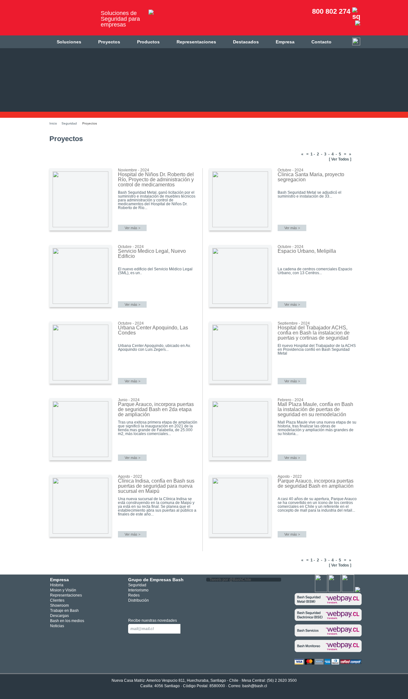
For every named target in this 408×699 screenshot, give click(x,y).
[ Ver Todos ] (340, 159)
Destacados (246, 41)
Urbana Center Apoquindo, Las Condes (153, 330)
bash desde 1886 (72, 20)
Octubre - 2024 (290, 170)
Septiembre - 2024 (294, 323)
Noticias (57, 626)
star (151, 608)
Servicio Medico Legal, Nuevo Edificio (152, 253)
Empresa (285, 41)
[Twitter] (334, 591)
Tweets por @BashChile (230, 579)
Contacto (321, 41)
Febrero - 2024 (290, 400)
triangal (160, 608)
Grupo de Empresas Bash (156, 579)
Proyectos (109, 41)
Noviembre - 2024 (133, 170)
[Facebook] (321, 591)
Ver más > (132, 228)
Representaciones (196, 41)
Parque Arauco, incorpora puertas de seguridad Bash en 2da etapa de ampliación (156, 409)
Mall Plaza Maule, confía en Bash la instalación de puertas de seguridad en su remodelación (315, 409)
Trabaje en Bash (64, 610)
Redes (134, 595)
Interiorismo (138, 590)
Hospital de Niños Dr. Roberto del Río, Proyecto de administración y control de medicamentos (156, 179)
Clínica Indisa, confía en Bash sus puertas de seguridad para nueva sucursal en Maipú (156, 486)
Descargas (59, 615)
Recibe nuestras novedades (152, 620)
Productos (148, 41)
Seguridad (69, 123)
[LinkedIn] (357, 591)
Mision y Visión (63, 590)
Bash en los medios (67, 621)
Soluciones (69, 41)
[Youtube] (348, 591)
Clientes (57, 600)
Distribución (138, 600)
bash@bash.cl (254, 686)
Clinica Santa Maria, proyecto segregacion (311, 177)
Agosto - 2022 (130, 476)
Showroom (59, 605)
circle (141, 608)
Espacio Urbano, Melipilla (307, 251)
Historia (56, 585)
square (131, 608)
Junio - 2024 (129, 400)
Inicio (53, 123)
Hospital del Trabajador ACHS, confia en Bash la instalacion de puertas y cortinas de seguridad (314, 333)
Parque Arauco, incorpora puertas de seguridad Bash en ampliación (315, 483)
